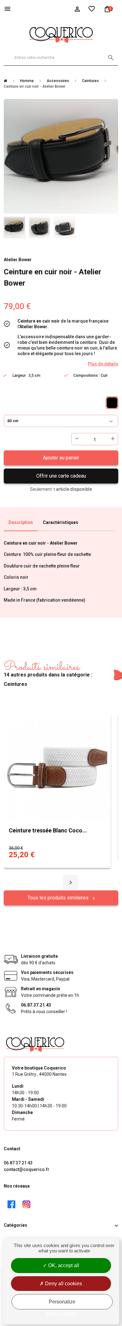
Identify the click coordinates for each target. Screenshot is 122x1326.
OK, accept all (63, 1265)
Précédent (9, 161)
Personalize (62, 1301)
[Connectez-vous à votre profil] (77, 8)
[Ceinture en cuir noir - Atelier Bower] (14, 227)
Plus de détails (103, 363)
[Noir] (112, 402)
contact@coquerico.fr (26, 1169)
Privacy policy (61, 1313)
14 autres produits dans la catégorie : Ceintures (48, 674)
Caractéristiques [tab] (60, 522)
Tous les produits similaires (59, 898)
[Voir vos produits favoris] (92, 8)
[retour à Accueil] (8, 81)
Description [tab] (20, 522)
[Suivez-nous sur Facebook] (11, 1204)
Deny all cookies (63, 1283)
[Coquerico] (61, 34)
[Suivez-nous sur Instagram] (26, 1204)
